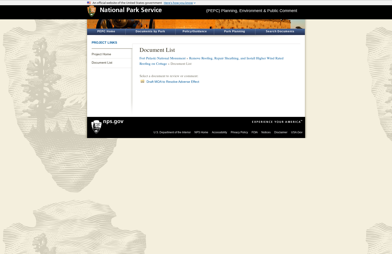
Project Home (101, 54)
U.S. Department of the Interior (172, 132)
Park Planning (234, 31)
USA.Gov (296, 132)
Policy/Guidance (195, 31)
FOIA (255, 132)
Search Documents (280, 31)
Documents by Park (150, 31)
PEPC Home (106, 31)
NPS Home (201, 132)
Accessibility (219, 132)
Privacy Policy (239, 132)
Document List (102, 62)
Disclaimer (280, 132)
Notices (266, 132)
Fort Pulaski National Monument (163, 58)
